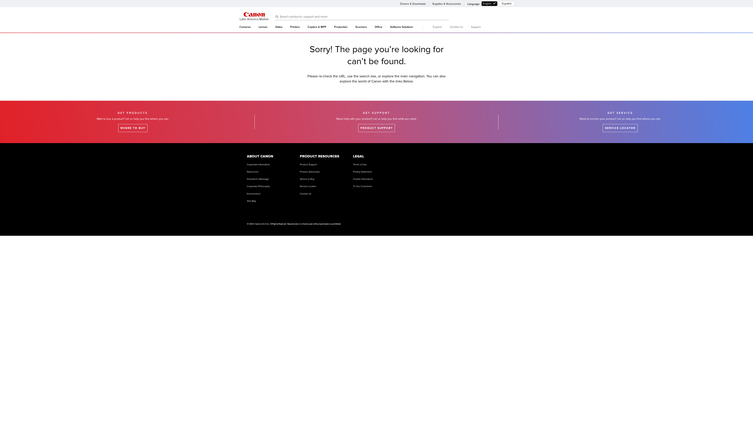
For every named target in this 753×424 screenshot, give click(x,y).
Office (378, 27)
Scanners (361, 27)
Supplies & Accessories (446, 3)
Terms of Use (360, 164)
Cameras (245, 27)
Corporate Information (258, 164)
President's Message (258, 179)
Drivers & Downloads (413, 3)
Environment (253, 193)
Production (340, 27)
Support (476, 27)
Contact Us (456, 27)
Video (278, 27)
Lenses (263, 27)
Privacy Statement (362, 171)
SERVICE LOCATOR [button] (620, 128)
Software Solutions (401, 27)
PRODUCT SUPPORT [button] (376, 128)
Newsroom (252, 171)
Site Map (251, 201)
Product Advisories (310, 171)
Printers (295, 27)
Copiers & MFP (317, 27)
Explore (437, 27)
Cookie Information (363, 179)
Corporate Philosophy (258, 186)
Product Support (308, 164)
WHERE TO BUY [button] (132, 128)
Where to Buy (307, 179)
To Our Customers (362, 186)
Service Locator (308, 186)
